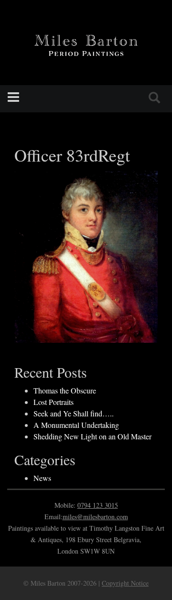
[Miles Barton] (86, 44)
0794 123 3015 (97, 505)
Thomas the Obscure (64, 390)
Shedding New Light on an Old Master (92, 436)
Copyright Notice (125, 583)
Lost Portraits (53, 402)
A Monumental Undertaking (76, 425)
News (42, 478)
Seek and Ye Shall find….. (73, 413)
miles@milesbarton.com (95, 516)
